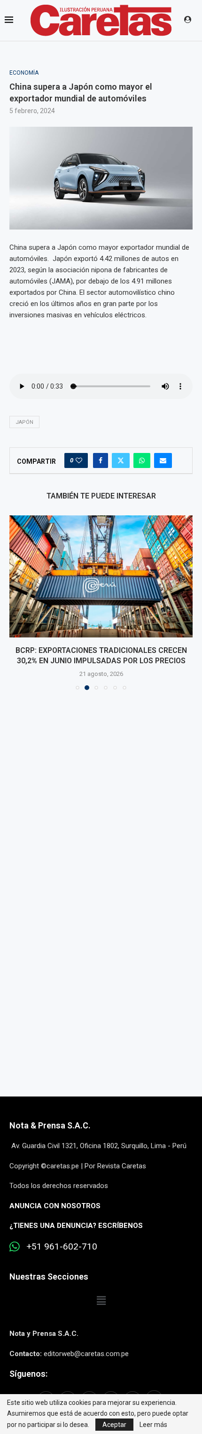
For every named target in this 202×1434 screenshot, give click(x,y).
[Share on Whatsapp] (141, 460)
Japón (24, 422)
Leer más (153, 1424)
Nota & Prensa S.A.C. (50, 1125)
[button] (17, 602)
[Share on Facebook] (100, 460)
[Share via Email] (163, 460)
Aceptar (114, 1424)
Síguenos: (28, 1374)
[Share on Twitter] (121, 460)
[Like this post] (79, 460)
